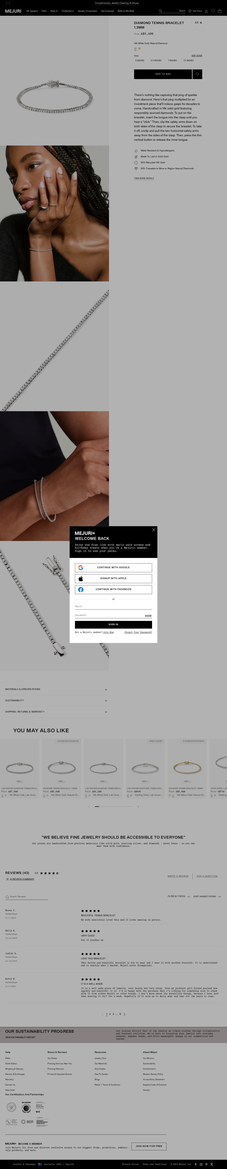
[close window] (154, 530)
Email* (79, 606)
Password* (81, 615)
